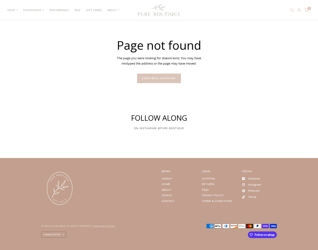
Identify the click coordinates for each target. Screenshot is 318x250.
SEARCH (167, 178)
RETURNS (208, 184)
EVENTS (167, 195)
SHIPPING (208, 178)
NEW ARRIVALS (59, 10)
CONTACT (168, 201)
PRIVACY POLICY (213, 195)
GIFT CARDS (94, 10)
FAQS (205, 190)
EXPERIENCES (32, 10)
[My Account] (299, 10)
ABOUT (112, 10)
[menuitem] (13, 10)
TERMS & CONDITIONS (217, 201)
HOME (166, 184)
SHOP (11, 10)
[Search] (292, 10)
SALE (77, 10)
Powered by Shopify (103, 226)
